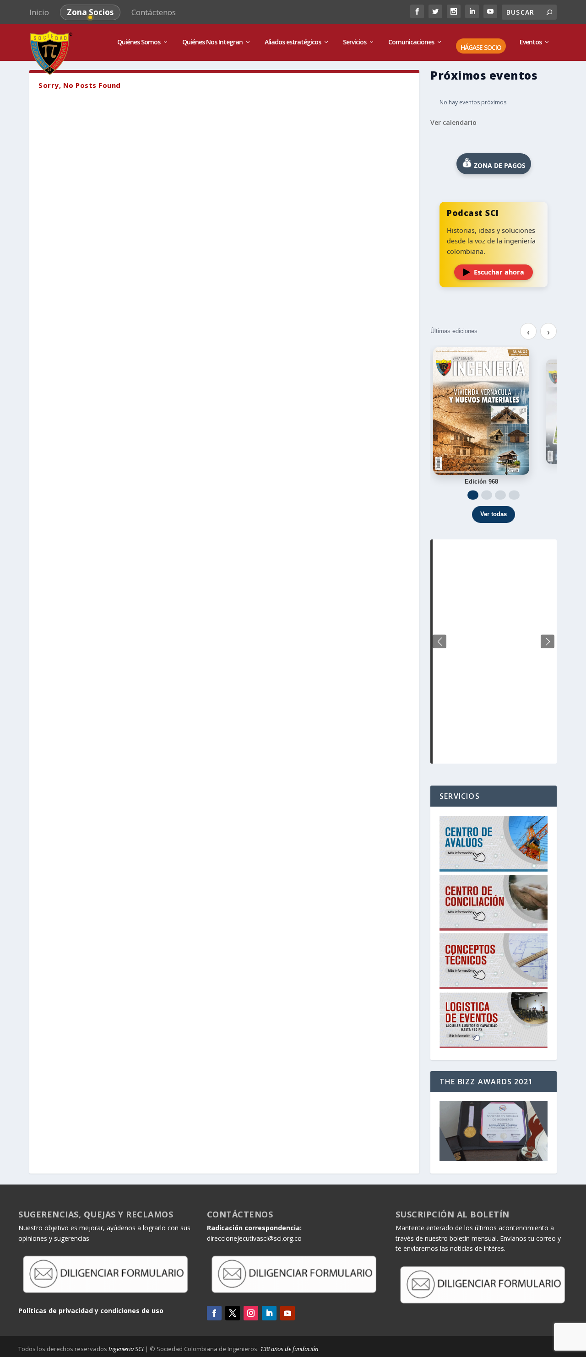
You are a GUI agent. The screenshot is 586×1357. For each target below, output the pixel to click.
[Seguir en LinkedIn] (269, 1313)
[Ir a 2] (486, 495)
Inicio (39, 12)
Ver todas (493, 514)
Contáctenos (153, 12)
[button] (547, 641)
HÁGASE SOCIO (481, 48)
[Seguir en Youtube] (287, 1313)
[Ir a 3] (500, 495)
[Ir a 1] (472, 495)
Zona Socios (90, 12)
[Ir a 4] (514, 495)
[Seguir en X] (232, 1313)
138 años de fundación (289, 1349)
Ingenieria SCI (126, 1349)
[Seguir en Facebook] (214, 1313)
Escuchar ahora (499, 272)
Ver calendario (453, 122)
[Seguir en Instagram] (251, 1313)
